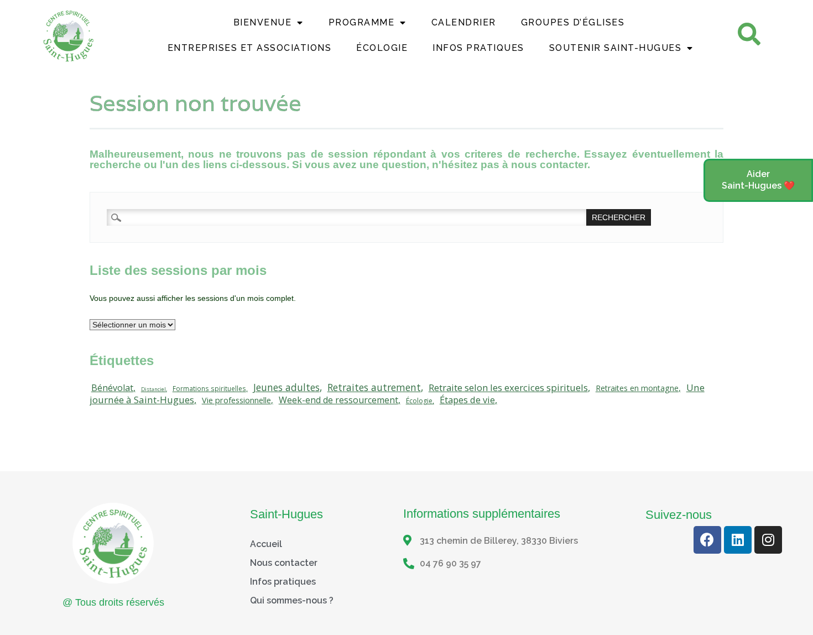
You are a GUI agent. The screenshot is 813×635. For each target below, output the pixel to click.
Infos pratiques (283, 581)
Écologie (382, 48)
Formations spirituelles (209, 388)
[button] (758, 180)
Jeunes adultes (286, 387)
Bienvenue (262, 22)
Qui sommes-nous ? (291, 600)
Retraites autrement (374, 387)
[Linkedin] (738, 540)
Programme (362, 22)
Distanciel (153, 389)
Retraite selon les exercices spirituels (508, 387)
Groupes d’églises (573, 22)
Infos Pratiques (478, 48)
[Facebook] (707, 540)
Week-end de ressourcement (338, 400)
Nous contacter (283, 563)
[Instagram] (768, 540)
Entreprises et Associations (250, 48)
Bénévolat (112, 388)
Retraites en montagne (637, 388)
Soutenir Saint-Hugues (615, 48)
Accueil (266, 544)
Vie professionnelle (236, 400)
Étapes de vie (467, 400)
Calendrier (463, 22)
